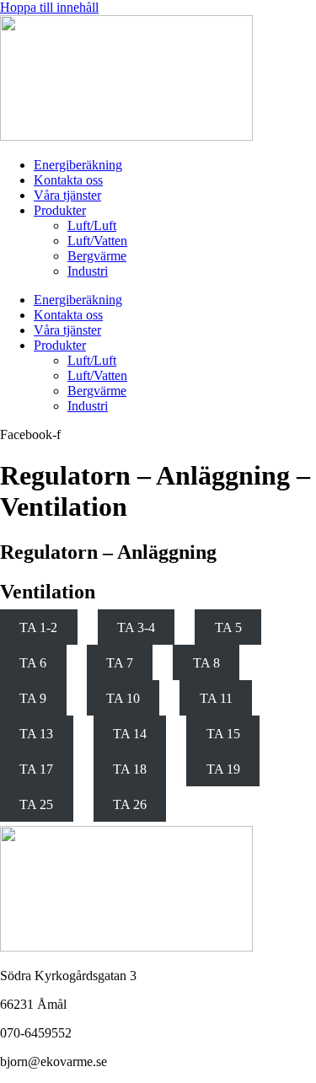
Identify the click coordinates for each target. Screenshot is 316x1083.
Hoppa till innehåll (49, 7)
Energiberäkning (78, 165)
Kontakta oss (68, 180)
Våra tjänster (67, 195)
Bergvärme (96, 256)
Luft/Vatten (97, 240)
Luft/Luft (91, 225)
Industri (87, 271)
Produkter (60, 210)
